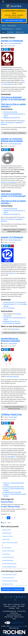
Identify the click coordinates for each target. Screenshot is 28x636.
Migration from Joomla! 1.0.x (11, 117)
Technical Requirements (9, 567)
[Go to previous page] (5, 517)
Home (4, 25)
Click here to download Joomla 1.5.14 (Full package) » (13, 99)
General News (13, 343)
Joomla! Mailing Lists (8, 557)
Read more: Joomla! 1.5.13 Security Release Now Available (14, 230)
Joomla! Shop (6, 554)
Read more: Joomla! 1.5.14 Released (14, 133)
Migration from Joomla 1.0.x (11, 321)
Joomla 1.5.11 (12, 273)
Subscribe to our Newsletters (12, 589)
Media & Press (20, 32)
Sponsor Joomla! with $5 (14, 615)
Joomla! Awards (6, 548)
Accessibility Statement (9, 611)
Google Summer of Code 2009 (12, 492)
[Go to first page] (2, 517)
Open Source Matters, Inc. (17, 626)
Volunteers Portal (7, 584)
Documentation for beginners (12, 323)
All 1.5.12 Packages (8, 308)
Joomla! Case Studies (8, 551)
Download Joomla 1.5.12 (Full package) (14, 302)
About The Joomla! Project (10, 542)
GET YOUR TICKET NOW (14, 20)
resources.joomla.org (12, 376)
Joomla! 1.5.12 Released (12, 237)
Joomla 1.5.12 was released (9, 182)
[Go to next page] (11, 517)
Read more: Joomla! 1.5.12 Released (14, 333)
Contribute (10, 32)
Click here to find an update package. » (13, 105)
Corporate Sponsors (8, 577)
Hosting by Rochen (14, 635)
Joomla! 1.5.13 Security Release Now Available (12, 139)
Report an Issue (18, 617)
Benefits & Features (7, 29)
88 (8, 518)
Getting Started (6, 533)
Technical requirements (10, 112)
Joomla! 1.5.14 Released (12, 40)
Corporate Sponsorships (9, 574)
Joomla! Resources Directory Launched (10, 339)
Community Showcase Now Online (13, 486)
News (3, 32)
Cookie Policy (14, 613)
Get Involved (6, 539)
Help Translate (9, 617)
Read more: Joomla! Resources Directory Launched (14, 407)
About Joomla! (12, 25)
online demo (15, 329)
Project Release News (15, 43)
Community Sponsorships (10, 581)
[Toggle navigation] (3, 1)
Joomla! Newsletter (7, 560)
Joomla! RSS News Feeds (9, 563)
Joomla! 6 (18, 29)
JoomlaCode (11, 456)
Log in (14, 619)
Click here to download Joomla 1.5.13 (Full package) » (13, 196)
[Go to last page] (14, 517)
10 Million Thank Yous (11, 414)
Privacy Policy (21, 611)
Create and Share (7, 536)
